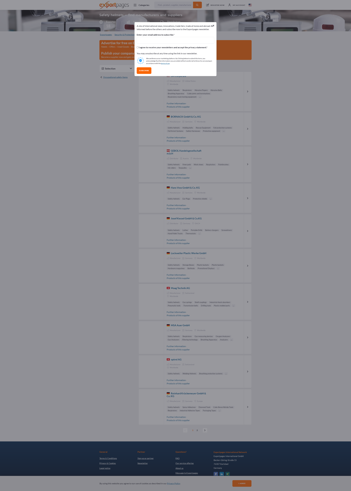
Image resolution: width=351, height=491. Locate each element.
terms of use (165, 63)
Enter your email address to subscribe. (155, 35)
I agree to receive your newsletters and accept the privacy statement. (172, 47)
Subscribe (144, 70)
